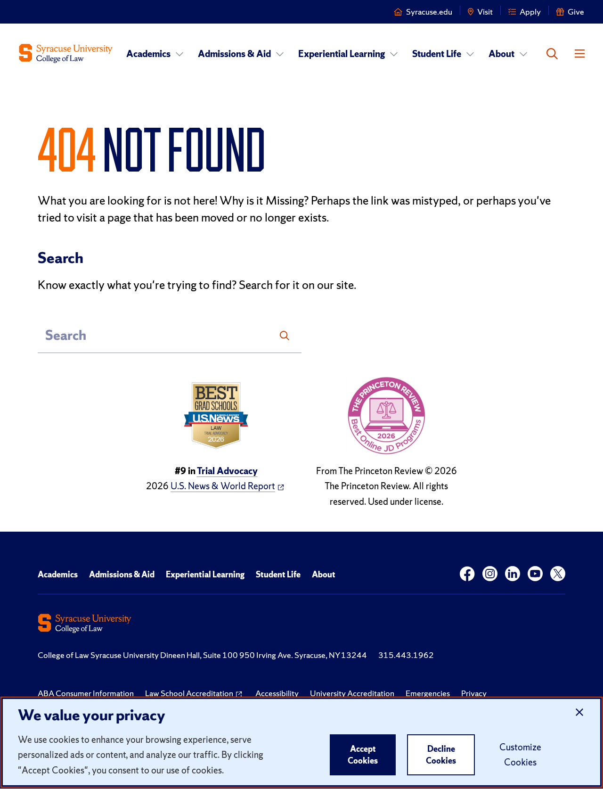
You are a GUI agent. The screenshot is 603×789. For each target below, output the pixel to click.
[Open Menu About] (523, 53)
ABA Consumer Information (86, 693)
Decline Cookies (441, 754)
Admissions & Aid (234, 54)
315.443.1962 (406, 654)
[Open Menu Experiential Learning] (394, 53)
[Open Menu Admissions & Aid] (280, 53)
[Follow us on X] (557, 574)
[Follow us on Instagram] (489, 574)
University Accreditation (352, 693)
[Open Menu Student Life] (470, 53)
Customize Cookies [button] (520, 754)
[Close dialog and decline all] (579, 713)
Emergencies (428, 693)
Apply (530, 11)
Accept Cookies (363, 754)
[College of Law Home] (66, 53)
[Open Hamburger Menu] (579, 53)
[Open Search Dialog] (552, 53)
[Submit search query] (284, 335)
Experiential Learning (341, 54)
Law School (189, 693)
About (501, 54)
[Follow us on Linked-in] (512, 574)
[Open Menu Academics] (179, 53)
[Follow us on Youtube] (535, 574)
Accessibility (277, 693)
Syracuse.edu (429, 11)
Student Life (436, 54)
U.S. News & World (223, 486)
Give (576, 11)
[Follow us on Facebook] (467, 574)
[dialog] (301, 742)
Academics (148, 54)
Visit (485, 11)
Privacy (474, 693)
